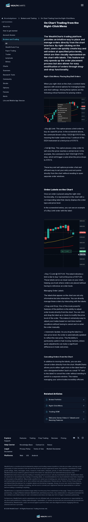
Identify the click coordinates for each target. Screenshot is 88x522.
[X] (78, 438)
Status (49, 445)
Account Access (9, 35)
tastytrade (9, 58)
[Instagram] (83, 438)
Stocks (5, 83)
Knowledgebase (10, 18)
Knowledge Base (26, 445)
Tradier (8, 54)
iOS (27, 455)
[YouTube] (74, 438)
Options (6, 88)
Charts (5, 66)
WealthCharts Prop (12, 47)
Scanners (6, 70)
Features (23, 438)
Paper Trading (10, 51)
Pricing (63, 438)
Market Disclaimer (54, 449)
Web (21, 455)
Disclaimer (8, 451)
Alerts (5, 96)
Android (35, 455)
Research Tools (9, 75)
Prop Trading (43, 438)
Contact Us (40, 445)
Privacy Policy (25, 449)
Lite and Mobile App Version (14, 100)
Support (7, 441)
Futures (6, 92)
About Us (6, 26)
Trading (32, 438)
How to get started (10, 31)
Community (7, 79)
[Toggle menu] (82, 5)
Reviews (54, 438)
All (6, 43)
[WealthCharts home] (15, 5)
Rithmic (8, 62)
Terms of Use (38, 449)
